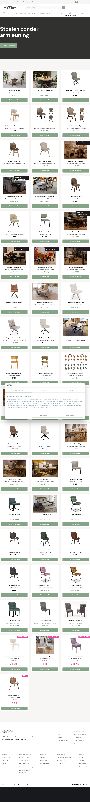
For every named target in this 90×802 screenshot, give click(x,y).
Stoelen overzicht (24, 757)
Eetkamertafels (61, 760)
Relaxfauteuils (44, 760)
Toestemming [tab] (18, 390)
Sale (59, 734)
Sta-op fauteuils (44, 763)
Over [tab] (71, 390)
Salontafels (60, 763)
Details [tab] (45, 390)
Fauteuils (42, 767)
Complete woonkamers (64, 757)
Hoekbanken (5, 760)
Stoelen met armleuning (26, 763)
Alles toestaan (70, 415)
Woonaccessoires (79, 731)
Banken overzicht (7, 757)
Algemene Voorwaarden (23, 784)
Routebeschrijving (79, 740)
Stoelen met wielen (24, 760)
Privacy (15, 784)
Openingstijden (78, 737)
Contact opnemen (8, 46)
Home (59, 731)
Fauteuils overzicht (45, 757)
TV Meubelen (83, 763)
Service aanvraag (63, 740)
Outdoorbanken (83, 767)
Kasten (81, 757)
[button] (81, 2)
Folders (60, 744)
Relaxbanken (5, 767)
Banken (4, 763)
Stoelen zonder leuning (26, 767)
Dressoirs (81, 760)
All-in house (61, 737)
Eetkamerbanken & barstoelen (24, 771)
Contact (76, 744)
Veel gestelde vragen (80, 734)
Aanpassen (43, 415)
